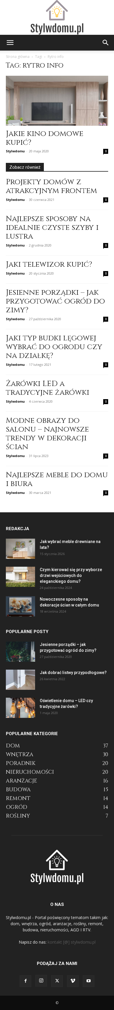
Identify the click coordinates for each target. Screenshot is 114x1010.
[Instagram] (41, 981)
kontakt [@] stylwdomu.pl (72, 942)
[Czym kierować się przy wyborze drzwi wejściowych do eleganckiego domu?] (20, 577)
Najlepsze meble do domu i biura (57, 479)
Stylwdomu (15, 151)
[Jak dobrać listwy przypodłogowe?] (20, 680)
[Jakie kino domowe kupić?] (57, 101)
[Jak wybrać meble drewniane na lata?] (20, 549)
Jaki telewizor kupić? (49, 264)
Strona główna (18, 56)
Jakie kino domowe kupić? (44, 138)
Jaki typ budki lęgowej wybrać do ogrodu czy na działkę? (54, 347)
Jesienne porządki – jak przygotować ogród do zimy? (55, 301)
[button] (10, 43)
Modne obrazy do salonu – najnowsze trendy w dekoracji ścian (47, 434)
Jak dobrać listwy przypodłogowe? (73, 672)
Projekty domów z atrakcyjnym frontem (51, 186)
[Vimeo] (73, 981)
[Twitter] (57, 981)
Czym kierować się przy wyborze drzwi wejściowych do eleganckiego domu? (71, 575)
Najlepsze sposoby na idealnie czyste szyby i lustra (52, 228)
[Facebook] (25, 981)
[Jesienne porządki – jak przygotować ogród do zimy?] (20, 652)
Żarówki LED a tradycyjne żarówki (47, 388)
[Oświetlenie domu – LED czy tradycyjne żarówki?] (20, 708)
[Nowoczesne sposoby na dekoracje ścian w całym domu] (20, 606)
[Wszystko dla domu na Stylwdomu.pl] (57, 17)
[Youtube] (88, 981)
